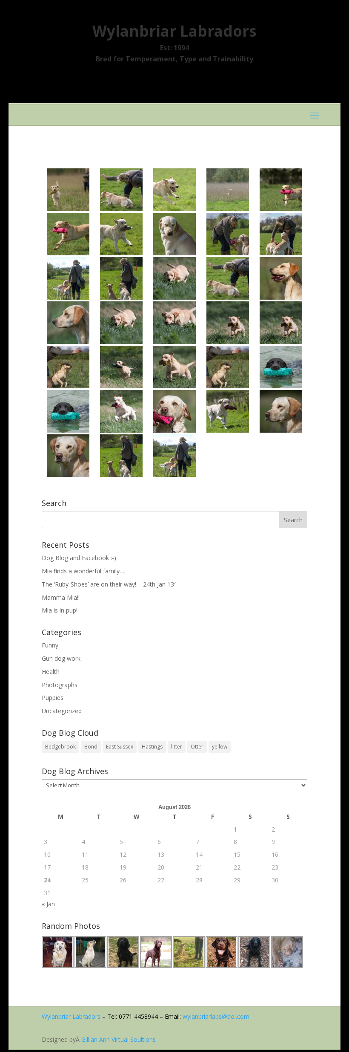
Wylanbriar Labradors (71, 1016)
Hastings (152, 746)
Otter (197, 746)
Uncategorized (62, 711)
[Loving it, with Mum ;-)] (280, 234)
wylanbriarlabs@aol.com (216, 1016)
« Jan (48, 904)
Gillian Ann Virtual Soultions (118, 1039)
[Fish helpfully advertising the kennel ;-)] (68, 411)
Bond (90, 746)
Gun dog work (61, 658)
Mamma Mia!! (61, 597)
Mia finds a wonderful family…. (84, 571)
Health (51, 672)
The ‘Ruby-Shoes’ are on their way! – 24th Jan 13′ (108, 584)
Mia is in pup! (59, 610)
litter (176, 746)
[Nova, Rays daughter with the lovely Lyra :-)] (68, 189)
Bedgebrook (60, 746)
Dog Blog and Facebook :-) (79, 558)
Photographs (59, 685)
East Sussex (119, 746)
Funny (50, 645)
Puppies (52, 698)
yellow (219, 746)
